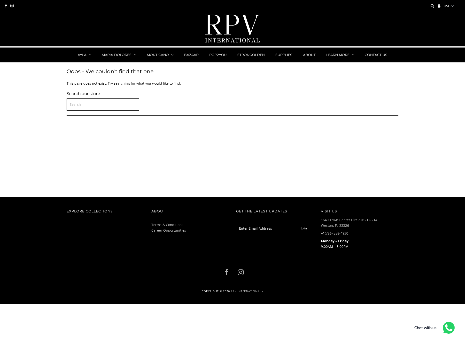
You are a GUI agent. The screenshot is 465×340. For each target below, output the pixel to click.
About (309, 55)
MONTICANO (158, 55)
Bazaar (191, 55)
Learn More (337, 55)
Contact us (376, 55)
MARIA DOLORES (117, 55)
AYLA (82, 55)
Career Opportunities (168, 230)
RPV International (246, 291)
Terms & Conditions (167, 224)
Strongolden (251, 55)
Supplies (283, 55)
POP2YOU (218, 55)
